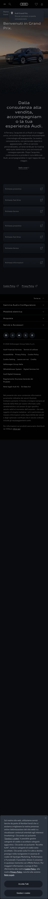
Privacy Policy (16, 872)
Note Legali (9, 875)
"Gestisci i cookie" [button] (12, 838)
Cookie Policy (30, 869)
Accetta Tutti (23, 884)
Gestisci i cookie (23, 893)
